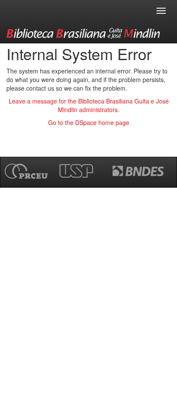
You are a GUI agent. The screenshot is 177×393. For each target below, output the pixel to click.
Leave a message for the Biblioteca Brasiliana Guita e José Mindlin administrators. (89, 105)
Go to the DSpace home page (88, 122)
